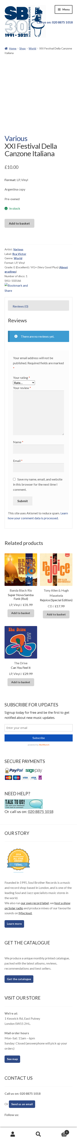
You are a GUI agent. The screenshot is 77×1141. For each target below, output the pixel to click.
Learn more (14, 923)
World (32, 48)
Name (18, 442)
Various (16, 138)
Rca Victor (19, 254)
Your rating (21, 377)
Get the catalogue (19, 979)
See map (12, 1059)
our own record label (35, 903)
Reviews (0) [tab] (20, 306)
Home (12, 48)
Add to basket (19, 223)
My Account (13, 1134)
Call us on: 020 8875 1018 (55, 22)
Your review (22, 388)
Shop (22, 48)
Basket (59, 1131)
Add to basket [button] (20, 613)
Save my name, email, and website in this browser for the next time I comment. (37, 484)
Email (18, 461)
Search (38, 1134)
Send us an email (22, 1104)
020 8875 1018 (40, 811)
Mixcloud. (25, 913)
